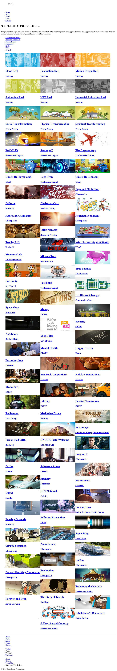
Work (7, 14)
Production (9, 44)
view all (8, 50)
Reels (7, 46)
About (7, 16)
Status (7, 19)
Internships (9, 663)
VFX (7, 48)
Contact (8, 21)
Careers (8, 661)
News (7, 659)
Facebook (9, 655)
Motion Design (10, 42)
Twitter (8, 649)
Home (7, 12)
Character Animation (12, 38)
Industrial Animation (12, 40)
